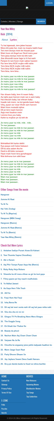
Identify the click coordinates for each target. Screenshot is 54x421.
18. (10, 331)
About (5, 40)
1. (20, 250)
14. (12, 312)
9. (13, 288)
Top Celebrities (31, 396)
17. (13, 326)
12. (9, 302)
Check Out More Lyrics (12, 245)
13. (26, 307)
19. (19, 336)
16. (10, 321)
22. (13, 350)
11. (11, 298)
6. (23, 274)
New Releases (31, 380)
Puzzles (4, 408)
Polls (3, 404)
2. (16, 255)
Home (3, 376)
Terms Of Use (6, 392)
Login (49, 3)
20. (10, 340)
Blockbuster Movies (33, 388)
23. (13, 354)
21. (26, 345)
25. (23, 364)
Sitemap (4, 384)
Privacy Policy (6, 388)
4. (20, 265)
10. (5, 293)
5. (13, 269)
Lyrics (13, 40)
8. (9, 284)
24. (20, 359)
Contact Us (5, 380)
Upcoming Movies (32, 384)
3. (8, 260)
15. (22, 317)
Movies (29, 376)
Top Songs (30, 392)
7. (19, 279)
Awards (4, 412)
